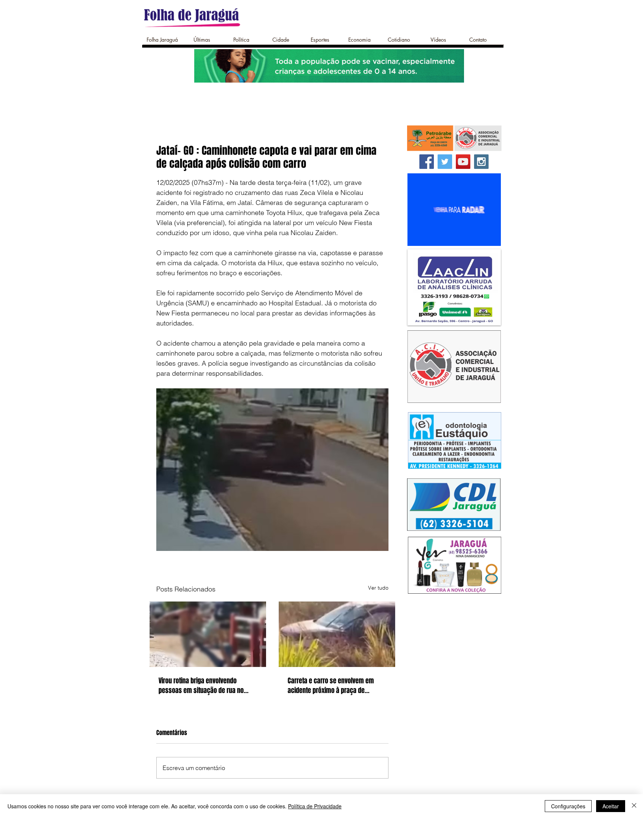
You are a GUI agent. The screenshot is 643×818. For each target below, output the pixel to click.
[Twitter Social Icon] (445, 161)
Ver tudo (378, 587)
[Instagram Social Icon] (481, 161)
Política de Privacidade (315, 806)
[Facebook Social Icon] (426, 161)
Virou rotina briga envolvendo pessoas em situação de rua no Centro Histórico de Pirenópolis (201, 685)
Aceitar (610, 806)
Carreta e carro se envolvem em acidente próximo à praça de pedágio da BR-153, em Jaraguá (331, 685)
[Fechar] (634, 806)
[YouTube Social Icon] (463, 161)
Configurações (568, 806)
